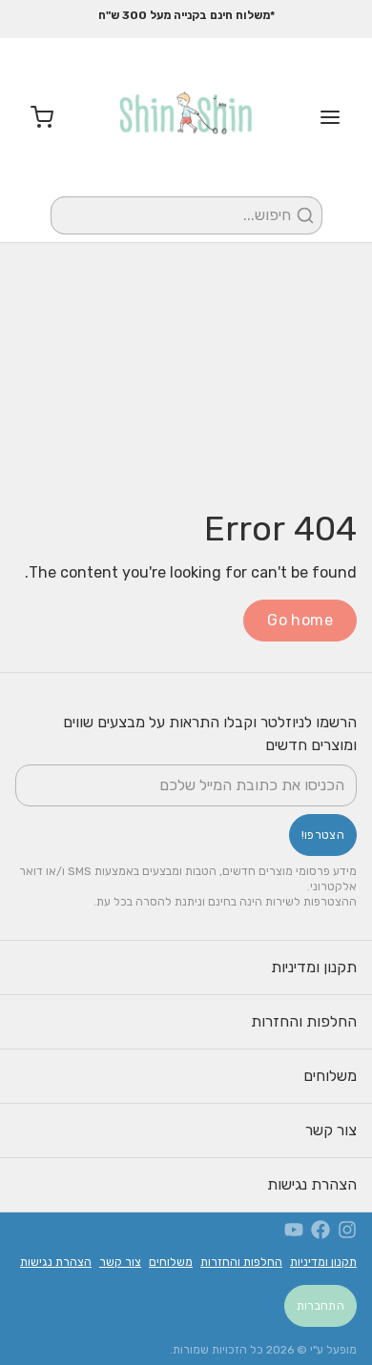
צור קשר (331, 1130)
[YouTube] (293, 1229)
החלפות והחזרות (304, 1021)
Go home (300, 620)
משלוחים (330, 1076)
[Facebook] (320, 1229)
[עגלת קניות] (34, 117)
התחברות (320, 1306)
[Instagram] (347, 1229)
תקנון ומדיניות (314, 967)
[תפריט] (338, 117)
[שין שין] (185, 117)
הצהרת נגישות (312, 1184)
